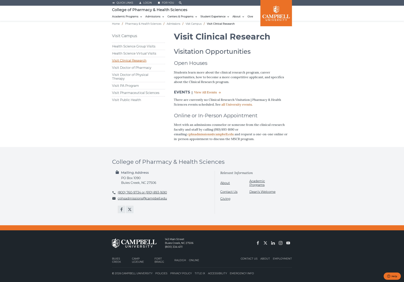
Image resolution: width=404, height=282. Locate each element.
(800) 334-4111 (174, 246)
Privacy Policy (181, 273)
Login (145, 2)
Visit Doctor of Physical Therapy (130, 76)
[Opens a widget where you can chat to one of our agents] (392, 276)
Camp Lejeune (138, 260)
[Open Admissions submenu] (163, 16)
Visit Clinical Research (129, 60)
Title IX (200, 273)
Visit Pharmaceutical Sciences (135, 93)
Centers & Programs (180, 16)
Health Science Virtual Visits (134, 53)
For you (165, 2)
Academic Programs (125, 16)
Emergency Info (242, 273)
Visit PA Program (125, 86)
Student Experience (213, 16)
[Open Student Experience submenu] (228, 16)
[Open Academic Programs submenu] (141, 16)
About (236, 16)
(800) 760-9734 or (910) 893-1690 (142, 192)
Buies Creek (116, 260)
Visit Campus (124, 36)
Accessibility (217, 273)
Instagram (280, 243)
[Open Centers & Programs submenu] (196, 16)
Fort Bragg (159, 260)
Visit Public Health (126, 100)
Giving (225, 199)
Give (250, 16)
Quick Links (122, 2)
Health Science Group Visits (133, 46)
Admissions (152, 16)
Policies (161, 273)
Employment (282, 258)
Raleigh (180, 260)
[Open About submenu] (243, 16)
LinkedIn (273, 243)
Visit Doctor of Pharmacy (131, 68)
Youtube (288, 243)
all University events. (236, 104)
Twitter (130, 209)
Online (194, 260)
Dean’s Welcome (262, 192)
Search (180, 3)
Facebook (121, 209)
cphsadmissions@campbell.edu (210, 134)
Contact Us (229, 192)
